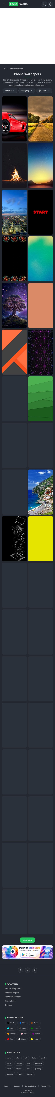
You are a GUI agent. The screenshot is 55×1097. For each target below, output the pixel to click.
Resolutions (10, 1001)
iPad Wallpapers (12, 992)
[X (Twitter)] (34, 970)
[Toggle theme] (50, 4)
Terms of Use (46, 1086)
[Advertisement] (27, 36)
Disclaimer (28, 1090)
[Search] (44, 4)
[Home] (5, 68)
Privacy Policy (30, 1086)
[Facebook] (20, 970)
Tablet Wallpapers (13, 997)
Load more (27, 940)
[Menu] (4, 4)
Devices (8, 1005)
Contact (17, 1086)
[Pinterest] (27, 970)
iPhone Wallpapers (13, 988)
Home (6, 1086)
